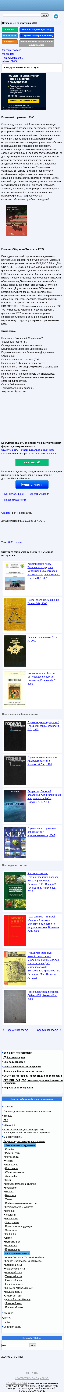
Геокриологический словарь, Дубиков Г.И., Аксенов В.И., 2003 (43, 995)
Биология (10, 1195)
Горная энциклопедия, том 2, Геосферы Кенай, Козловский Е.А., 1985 (44, 726)
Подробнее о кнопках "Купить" (24, 67)
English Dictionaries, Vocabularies (23, 1261)
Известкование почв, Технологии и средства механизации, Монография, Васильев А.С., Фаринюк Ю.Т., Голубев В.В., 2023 (44, 571)
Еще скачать (10, 35)
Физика (9, 1160)
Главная (8, 1106)
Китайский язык (13, 1265)
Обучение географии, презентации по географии (32, 1076)
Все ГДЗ (8, 1116)
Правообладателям (15, 500)
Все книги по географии (17, 1053)
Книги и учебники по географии (22, 1066)
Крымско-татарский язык (18, 1288)
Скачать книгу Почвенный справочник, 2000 (27, 450)
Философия (11, 1176)
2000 (10, 542)
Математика (12, 1157)
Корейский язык (14, 1284)
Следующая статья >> (49, 1030)
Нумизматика (12, 1241)
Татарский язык (13, 1276)
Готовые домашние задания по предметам (27, 1111)
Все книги (8, 1313)
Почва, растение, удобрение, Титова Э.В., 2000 (44, 602)
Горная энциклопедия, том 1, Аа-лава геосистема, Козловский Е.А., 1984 (43, 761)
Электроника (12, 1222)
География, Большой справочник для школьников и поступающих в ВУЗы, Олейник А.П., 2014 (44, 796)
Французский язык (15, 1268)
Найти (6, 1322)
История (10, 1211)
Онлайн (9, 1149)
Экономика (11, 1230)
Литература (11, 1164)
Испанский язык (14, 1307)
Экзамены (9, 1125)
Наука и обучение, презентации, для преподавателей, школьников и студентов (26, 1131)
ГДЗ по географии (14, 1057)
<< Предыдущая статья (15, 1030)
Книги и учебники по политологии (23, 1071)
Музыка (9, 1191)
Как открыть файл (11, 50)
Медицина (11, 1234)
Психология (11, 1168)
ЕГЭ (5, 1120)
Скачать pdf (32, 462)
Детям (8, 1238)
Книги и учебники (12, 1137)
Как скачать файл (14, 494)
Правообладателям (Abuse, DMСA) (12, 59)
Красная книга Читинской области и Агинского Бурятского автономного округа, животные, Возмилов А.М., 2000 (43, 923)
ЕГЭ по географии (14, 1062)
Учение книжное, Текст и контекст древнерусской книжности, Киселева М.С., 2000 (42, 678)
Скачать (9, 29)
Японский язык (13, 1303)
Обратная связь (12, 1327)
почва (19, 542)
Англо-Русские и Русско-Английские (25, 1257)
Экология (10, 1214)
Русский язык (12, 1153)
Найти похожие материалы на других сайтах (36, 43)
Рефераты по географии (18, 1087)
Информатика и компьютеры (21, 1203)
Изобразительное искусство (20, 1184)
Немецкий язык (13, 1272)
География (11, 1187)
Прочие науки (12, 1249)
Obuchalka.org (16, 1383)
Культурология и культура (19, 1207)
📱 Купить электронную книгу (36, 35)
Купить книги (32, 484)
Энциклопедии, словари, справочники (24, 1141)
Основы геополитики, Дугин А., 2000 (43, 639)
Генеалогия (11, 1218)
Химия (9, 1199)
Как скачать (8, 54)
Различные (11, 1245)
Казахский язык (13, 1280)
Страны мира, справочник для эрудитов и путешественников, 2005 (42, 832)
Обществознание (14, 1172)
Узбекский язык (13, 1295)
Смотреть (9, 41)
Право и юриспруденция (18, 1226)
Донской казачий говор (18, 1299)
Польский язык (13, 1292)
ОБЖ (8, 1180)
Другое (7, 1317)
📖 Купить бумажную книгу (36, 29)
